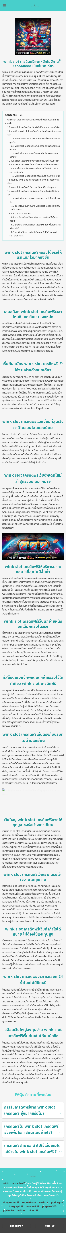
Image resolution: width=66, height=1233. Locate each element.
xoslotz (43, 1202)
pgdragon (57, 1202)
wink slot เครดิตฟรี (14, 1183)
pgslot (37, 76)
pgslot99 (8, 1210)
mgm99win (29, 1202)
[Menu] (4, 5)
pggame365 (49, 1206)
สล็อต (26, 72)
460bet (21, 1210)
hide (21, 115)
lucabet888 (32, 1206)
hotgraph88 (16, 1206)
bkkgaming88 (10, 1202)
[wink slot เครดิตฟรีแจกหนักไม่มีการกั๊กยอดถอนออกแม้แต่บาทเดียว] (34, 5)
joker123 (33, 1210)
